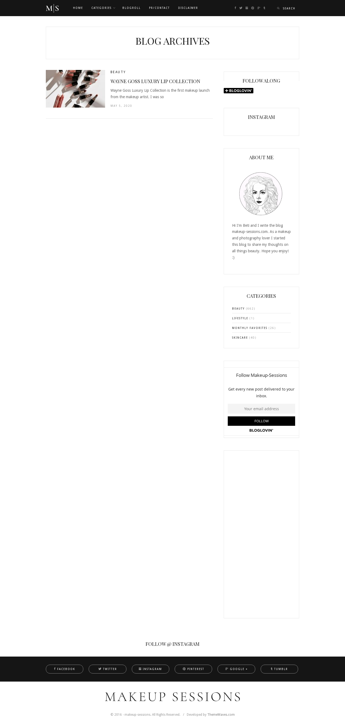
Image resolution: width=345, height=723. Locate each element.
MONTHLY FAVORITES (249, 328)
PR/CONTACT (159, 7)
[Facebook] (235, 8)
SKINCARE (240, 337)
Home (78, 7)
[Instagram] (247, 8)
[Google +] (259, 8)
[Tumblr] (264, 8)
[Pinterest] (253, 8)
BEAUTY (118, 72)
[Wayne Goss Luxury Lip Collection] (75, 89)
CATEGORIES (101, 7)
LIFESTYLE (240, 318)
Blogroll (131, 7)
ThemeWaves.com (221, 715)
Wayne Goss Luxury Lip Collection (155, 81)
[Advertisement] (261, 537)
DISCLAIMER (188, 7)
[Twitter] (241, 8)
